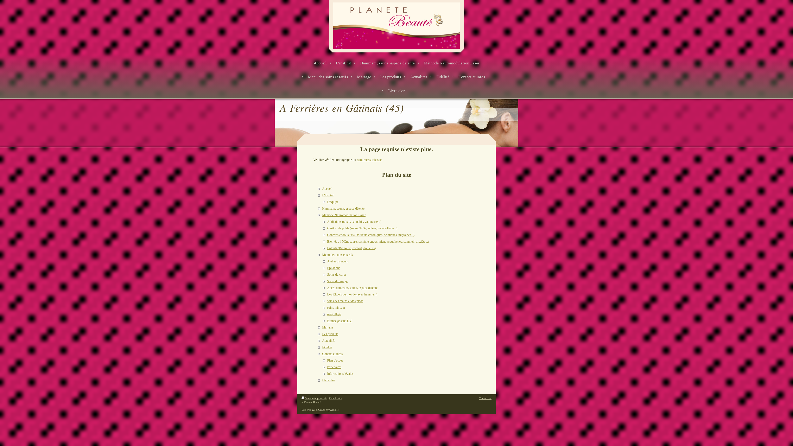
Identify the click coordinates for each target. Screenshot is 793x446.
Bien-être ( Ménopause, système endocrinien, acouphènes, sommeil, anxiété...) (378, 241)
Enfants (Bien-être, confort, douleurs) (351, 248)
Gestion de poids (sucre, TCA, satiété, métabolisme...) (362, 228)
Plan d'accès (335, 360)
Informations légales (340, 373)
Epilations (333, 268)
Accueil (327, 188)
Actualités (328, 340)
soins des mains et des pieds (345, 301)
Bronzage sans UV (339, 321)
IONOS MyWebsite (328, 409)
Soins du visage (337, 281)
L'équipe (332, 202)
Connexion (485, 398)
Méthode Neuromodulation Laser (344, 215)
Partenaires (334, 367)
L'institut (328, 195)
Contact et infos (332, 354)
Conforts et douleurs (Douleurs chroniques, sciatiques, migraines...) (370, 235)
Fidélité (327, 347)
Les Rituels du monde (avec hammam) (352, 294)
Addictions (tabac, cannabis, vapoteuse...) (354, 221)
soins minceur (336, 307)
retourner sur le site (369, 159)
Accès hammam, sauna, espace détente (352, 287)
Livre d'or (328, 380)
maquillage (334, 314)
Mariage (327, 327)
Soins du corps (336, 274)
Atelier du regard (338, 261)
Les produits (330, 334)
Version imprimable (316, 398)
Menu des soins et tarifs (337, 254)
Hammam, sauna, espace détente (343, 208)
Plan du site (335, 398)
